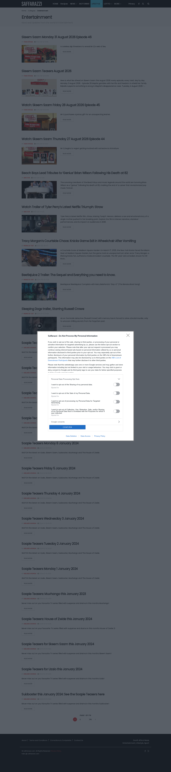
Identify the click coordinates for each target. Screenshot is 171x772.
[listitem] (85, 379)
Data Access (85, 436)
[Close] (128, 336)
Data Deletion (71, 436)
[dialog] (85, 386)
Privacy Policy (99, 436)
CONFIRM (67, 427)
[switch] (116, 384)
